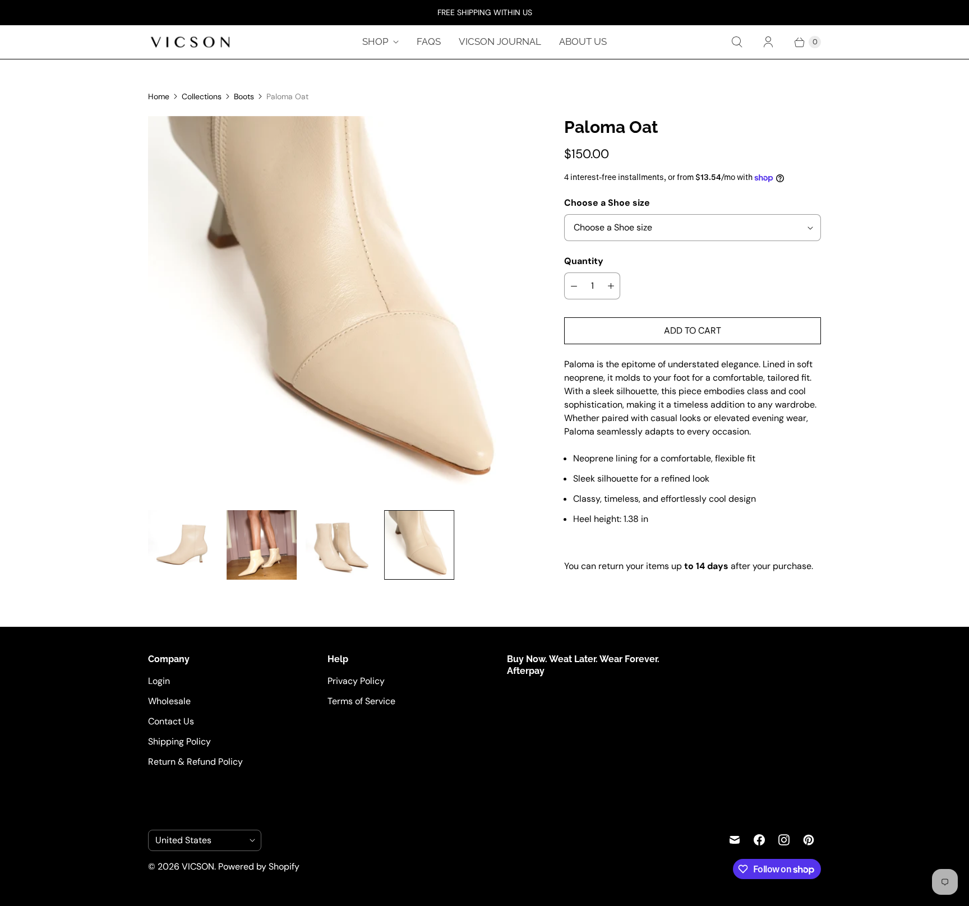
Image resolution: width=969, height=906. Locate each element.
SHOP (375, 41)
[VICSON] (190, 42)
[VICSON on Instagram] (784, 840)
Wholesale (169, 701)
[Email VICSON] (734, 840)
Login (159, 681)
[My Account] (768, 42)
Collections (202, 96)
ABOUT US (583, 41)
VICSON (198, 866)
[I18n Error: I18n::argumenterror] (183, 545)
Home (158, 96)
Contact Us (171, 721)
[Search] (737, 42)
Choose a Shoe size (607, 203)
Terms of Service (361, 701)
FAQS (429, 41)
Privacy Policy (356, 681)
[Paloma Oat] (459, 308)
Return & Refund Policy (195, 762)
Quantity (583, 261)
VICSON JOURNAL (500, 41)
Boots (244, 96)
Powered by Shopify (258, 866)
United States (200, 840)
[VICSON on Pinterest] (808, 840)
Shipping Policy (179, 741)
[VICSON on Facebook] (759, 840)
